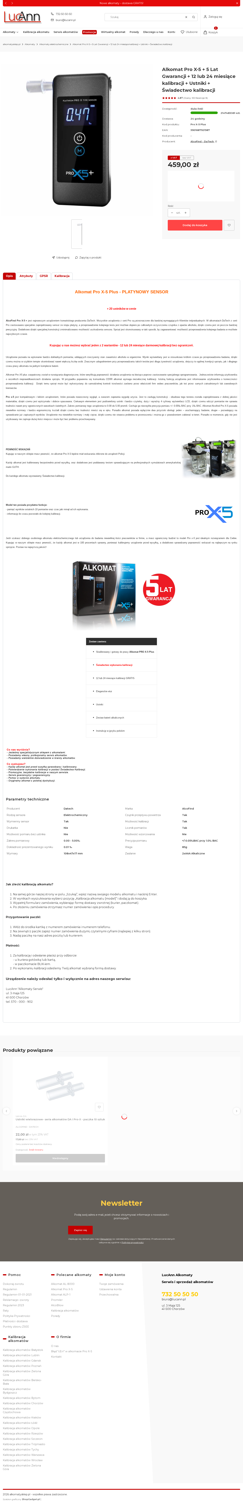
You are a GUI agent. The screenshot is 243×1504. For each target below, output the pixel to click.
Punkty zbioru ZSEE (16, 1326)
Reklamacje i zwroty (16, 1300)
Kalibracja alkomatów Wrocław (23, 1460)
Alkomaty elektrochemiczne (53, 44)
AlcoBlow (57, 1305)
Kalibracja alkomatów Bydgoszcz (17, 1390)
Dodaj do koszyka (195, 225)
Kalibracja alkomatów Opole (21, 1428)
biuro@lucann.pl (66, 20)
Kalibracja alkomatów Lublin (21, 1355)
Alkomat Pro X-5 (62, 1289)
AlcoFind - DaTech (203, 141)
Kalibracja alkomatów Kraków (22, 1417)
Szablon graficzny (21, 1499)
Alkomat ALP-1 (60, 1294)
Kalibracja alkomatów (65, 1310)
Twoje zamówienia (111, 1284)
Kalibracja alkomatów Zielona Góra (22, 1373)
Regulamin (106, 1239)
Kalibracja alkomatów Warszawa (23, 1455)
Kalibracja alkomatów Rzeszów (23, 1433)
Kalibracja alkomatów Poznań (22, 1366)
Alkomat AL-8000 (63, 1284)
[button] (237, 3)
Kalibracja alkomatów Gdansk (22, 1360)
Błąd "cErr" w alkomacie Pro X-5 (71, 1351)
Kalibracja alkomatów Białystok (23, 1350)
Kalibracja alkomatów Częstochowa (17, 1410)
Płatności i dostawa (15, 1321)
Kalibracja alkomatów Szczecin (23, 1438)
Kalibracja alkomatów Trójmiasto (24, 1444)
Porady (55, 1316)
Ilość (170, 206)
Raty (6, 1310)
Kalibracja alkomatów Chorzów (23, 1403)
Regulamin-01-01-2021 (17, 1294)
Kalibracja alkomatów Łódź (20, 1422)
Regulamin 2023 (13, 1305)
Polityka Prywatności (16, 1316)
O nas (55, 1346)
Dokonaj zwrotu (13, 1284)
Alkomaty (30, 44)
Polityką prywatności (133, 1242)
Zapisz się (80, 1230)
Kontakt (56, 1356)
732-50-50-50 (64, 14)
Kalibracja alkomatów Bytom (21, 1398)
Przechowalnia (108, 1294)
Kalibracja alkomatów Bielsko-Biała (22, 1382)
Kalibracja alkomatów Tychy (21, 1449)
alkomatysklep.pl (11, 44)
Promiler (57, 1300)
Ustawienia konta (110, 1289)
